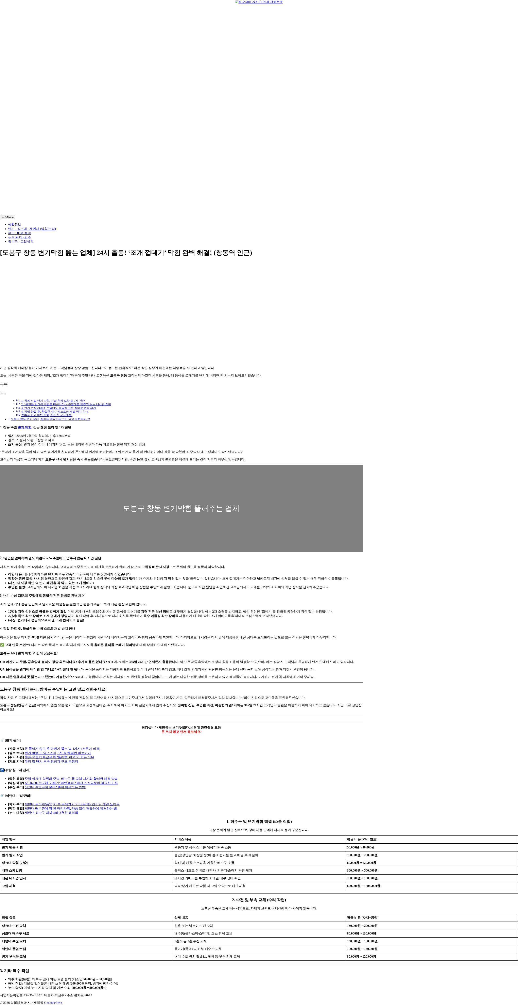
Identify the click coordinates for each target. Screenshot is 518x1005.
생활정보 (14, 224)
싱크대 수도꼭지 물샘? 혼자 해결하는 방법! (55, 787)
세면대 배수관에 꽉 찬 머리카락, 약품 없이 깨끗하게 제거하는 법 (71, 808)
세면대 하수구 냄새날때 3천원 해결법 (51, 812)
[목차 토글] (3, 394)
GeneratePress (53, 1002)
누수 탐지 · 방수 (19, 237)
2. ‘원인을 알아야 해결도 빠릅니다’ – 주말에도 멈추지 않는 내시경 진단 (66, 404)
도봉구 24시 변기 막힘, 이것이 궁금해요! (46, 415)
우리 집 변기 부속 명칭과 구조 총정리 (51, 761)
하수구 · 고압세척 (20, 241)
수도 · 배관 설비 (19, 233)
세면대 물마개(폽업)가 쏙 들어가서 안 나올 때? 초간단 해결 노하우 (72, 804)
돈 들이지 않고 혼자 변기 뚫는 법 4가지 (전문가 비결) (62, 748)
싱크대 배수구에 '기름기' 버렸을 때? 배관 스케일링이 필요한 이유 (71, 783)
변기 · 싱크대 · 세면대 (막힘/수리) (32, 228)
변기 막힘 (25, 427)
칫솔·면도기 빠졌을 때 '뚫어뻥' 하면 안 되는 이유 (59, 757)
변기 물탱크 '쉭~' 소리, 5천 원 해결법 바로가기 (58, 753)
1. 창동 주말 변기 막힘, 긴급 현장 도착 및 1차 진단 (53, 400)
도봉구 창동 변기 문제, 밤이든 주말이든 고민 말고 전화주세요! (50, 419)
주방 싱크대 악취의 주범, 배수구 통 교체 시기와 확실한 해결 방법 (71, 778)
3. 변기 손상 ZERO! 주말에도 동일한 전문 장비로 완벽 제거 (58, 408)
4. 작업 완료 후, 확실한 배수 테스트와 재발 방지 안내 (54, 411)
